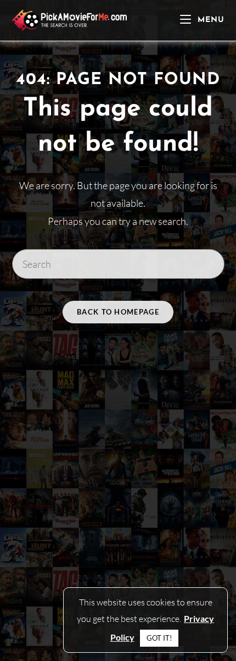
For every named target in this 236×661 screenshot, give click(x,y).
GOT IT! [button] (159, 638)
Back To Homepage (118, 311)
